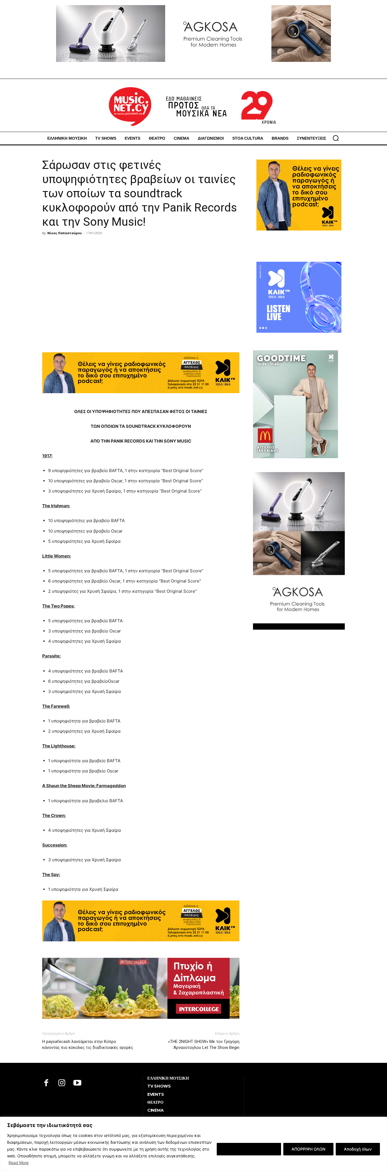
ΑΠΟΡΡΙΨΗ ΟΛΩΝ (308, 1149)
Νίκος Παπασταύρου (64, 233)
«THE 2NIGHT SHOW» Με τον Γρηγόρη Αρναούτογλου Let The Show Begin (203, 1044)
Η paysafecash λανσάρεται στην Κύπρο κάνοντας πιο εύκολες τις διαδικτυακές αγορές (87, 1044)
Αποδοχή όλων (358, 1149)
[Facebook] (46, 1083)
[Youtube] (77, 1083)
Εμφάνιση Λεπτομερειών (249, 1149)
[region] (193, 1144)
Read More (18, 1162)
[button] (336, 138)
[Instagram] (62, 1083)
